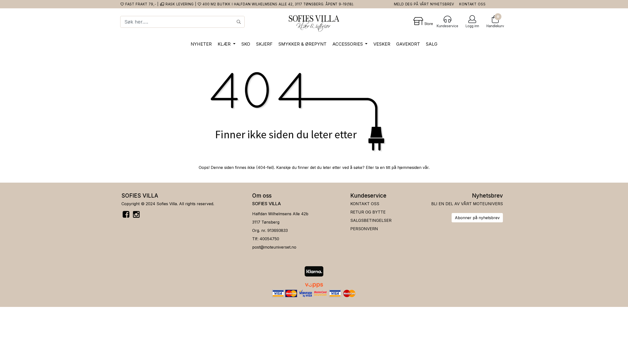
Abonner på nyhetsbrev (477, 217)
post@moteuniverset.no (274, 247)
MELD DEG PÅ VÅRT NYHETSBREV (424, 4)
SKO (245, 44)
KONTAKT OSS (472, 4)
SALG (431, 44)
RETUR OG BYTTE (368, 212)
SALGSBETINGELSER (371, 220)
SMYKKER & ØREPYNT (302, 44)
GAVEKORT (408, 44)
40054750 (269, 238)
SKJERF (264, 44)
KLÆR (225, 44)
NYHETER (201, 44)
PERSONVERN (364, 228)
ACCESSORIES (348, 44)
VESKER (381, 44)
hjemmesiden (409, 167)
